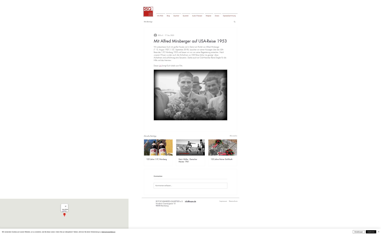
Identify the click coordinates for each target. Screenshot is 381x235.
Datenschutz (233, 201)
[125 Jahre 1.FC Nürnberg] (158, 147)
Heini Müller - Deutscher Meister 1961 (188, 160)
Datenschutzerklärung (108, 232)
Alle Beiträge (148, 22)
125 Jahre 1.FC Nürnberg (156, 159)
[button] (235, 21)
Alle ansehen (233, 136)
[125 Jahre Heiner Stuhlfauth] (222, 147)
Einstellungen (359, 232)
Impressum (222, 201)
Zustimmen (371, 232)
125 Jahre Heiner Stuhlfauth (221, 159)
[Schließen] (378, 231)
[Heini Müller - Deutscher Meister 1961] (190, 147)
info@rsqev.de (190, 201)
